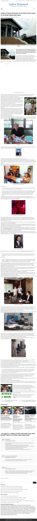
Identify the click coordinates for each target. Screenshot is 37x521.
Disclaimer (20, 0)
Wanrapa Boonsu (3, 514)
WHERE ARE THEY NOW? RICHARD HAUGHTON (11, 496)
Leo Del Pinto (9, 510)
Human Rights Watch (20, 509)
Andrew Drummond (18, 4)
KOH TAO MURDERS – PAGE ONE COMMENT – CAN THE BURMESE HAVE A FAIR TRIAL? (21, 500)
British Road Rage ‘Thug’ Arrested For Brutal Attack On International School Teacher (6, 418)
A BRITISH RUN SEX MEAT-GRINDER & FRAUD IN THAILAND (9, 492)
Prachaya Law (24, 397)
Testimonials (28, 0)
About (32, 0)
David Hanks (27, 506)
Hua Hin (14, 509)
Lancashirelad (7, 439)
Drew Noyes (32, 506)
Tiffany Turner (23, 395)
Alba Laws (7, 505)
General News (8, 415)
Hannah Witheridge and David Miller (6, 509)
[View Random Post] (34, 9)
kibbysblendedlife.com (4, 500)
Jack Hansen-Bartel (24, 394)
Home (17, 0)
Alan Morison (3, 505)
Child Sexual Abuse (14, 506)
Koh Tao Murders (3, 510)
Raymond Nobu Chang (17, 395)
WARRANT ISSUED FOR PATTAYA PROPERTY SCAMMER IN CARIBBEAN (15, 497)
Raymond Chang (31, 394)
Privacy (24, 0)
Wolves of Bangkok (10, 514)
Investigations (26, 509)
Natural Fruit (32, 510)
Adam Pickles (19, 394)
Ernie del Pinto (32, 415)
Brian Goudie (28, 505)
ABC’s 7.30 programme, (8, 228)
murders (28, 510)
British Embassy (3, 506)
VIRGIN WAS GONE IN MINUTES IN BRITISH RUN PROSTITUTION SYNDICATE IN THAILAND (14, 489)
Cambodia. (8, 506)
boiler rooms (23, 505)
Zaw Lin (15, 514)
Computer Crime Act (21, 506)
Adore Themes (29, 519)
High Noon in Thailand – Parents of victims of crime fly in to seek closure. (30, 419)
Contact (35, 0)
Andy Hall (18, 505)
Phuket (2, 513)
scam (19, 513)
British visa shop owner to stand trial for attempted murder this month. (18, 419)
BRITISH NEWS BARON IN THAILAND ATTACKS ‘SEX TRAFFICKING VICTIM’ (11, 491)
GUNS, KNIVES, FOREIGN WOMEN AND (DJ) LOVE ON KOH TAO (15, 499)
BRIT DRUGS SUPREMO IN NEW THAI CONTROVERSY (11, 502)
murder (24, 510)
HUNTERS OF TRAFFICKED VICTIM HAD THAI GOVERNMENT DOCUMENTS (11, 486)
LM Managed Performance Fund (17, 510)
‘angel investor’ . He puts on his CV (26, 251)
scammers (22, 513)
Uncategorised (28, 395)
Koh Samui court (18, 397)
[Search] (35, 9)
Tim (5, 467)
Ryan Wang (29, 397)
